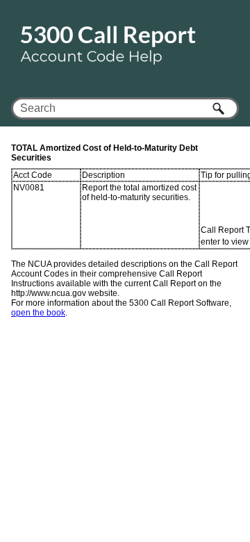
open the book (38, 313)
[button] (219, 108)
